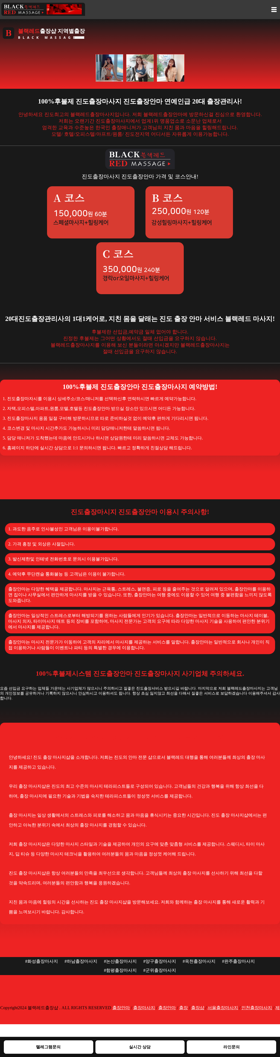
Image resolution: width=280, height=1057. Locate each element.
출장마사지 (144, 1007)
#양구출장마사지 (159, 961)
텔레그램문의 (48, 1046)
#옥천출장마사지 (199, 961)
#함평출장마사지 (120, 970)
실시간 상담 (140, 1046)
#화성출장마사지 (41, 961)
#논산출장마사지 (120, 961)
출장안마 (121, 1007)
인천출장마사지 (256, 1007)
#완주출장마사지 (238, 961)
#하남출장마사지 (81, 961)
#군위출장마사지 (159, 970)
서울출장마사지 (223, 1007)
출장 (183, 1007)
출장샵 (197, 1007)
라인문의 (231, 1046)
